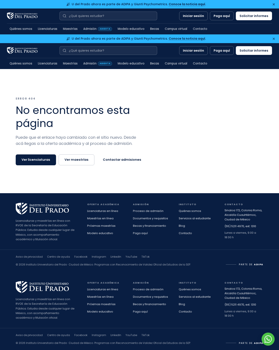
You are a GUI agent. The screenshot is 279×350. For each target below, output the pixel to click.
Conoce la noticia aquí (187, 4)
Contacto (200, 29)
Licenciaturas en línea (102, 211)
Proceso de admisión (148, 211)
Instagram (99, 257)
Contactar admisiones (122, 159)
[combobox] (108, 16)
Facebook (80, 257)
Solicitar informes (254, 16)
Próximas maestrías (101, 226)
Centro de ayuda (58, 257)
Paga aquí (222, 16)
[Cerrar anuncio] (273, 4)
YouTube (131, 257)
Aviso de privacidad (29, 257)
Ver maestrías (76, 159)
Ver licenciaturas (36, 159)
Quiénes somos (21, 29)
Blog (182, 226)
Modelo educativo (131, 29)
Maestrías (70, 29)
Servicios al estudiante (195, 218)
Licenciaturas (47, 29)
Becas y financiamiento (149, 226)
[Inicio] (22, 15)
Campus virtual (176, 29)
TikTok (145, 257)
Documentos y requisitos (150, 218)
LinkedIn (116, 257)
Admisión (96, 29)
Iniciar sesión (193, 16)
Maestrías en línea (100, 218)
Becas (154, 29)
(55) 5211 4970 (234, 226)
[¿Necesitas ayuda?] (268, 339)
